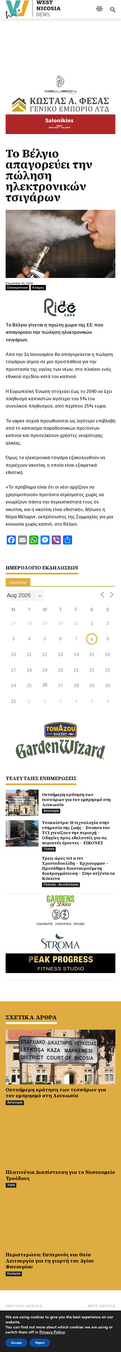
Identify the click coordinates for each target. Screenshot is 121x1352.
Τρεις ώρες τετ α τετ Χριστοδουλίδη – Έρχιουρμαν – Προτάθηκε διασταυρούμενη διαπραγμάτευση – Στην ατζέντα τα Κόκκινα (78, 868)
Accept (16, 1342)
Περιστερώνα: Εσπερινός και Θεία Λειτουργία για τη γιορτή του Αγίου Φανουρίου (50, 1260)
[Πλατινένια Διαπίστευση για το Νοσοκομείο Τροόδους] (60, 1139)
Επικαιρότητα (17, 287)
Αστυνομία (51, 810)
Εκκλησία (13, 1273)
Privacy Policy (51, 1332)
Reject (39, 1342)
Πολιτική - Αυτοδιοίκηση (61, 884)
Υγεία (11, 1185)
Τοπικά (49, 848)
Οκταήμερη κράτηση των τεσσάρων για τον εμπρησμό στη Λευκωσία (76, 800)
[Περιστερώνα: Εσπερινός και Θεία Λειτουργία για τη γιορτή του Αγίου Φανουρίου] (60, 1222)
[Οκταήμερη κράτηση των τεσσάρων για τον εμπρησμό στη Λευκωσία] (22, 803)
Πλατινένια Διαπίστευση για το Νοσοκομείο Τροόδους (60, 1175)
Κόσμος (38, 287)
